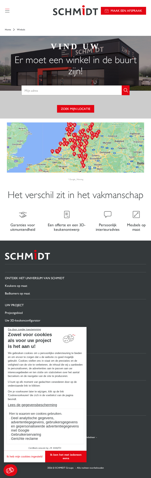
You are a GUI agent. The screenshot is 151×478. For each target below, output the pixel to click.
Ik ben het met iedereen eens (66, 456)
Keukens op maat (16, 286)
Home (8, 29)
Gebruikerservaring (26, 434)
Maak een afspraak (126, 11)
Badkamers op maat (17, 293)
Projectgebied (14, 313)
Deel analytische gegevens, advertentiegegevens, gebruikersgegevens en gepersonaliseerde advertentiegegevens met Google (45, 424)
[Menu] (7, 10)
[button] (10, 470)
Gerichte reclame (24, 439)
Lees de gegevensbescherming (32, 405)
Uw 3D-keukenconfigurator (22, 320)
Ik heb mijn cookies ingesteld (24, 456)
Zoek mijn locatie (75, 109)
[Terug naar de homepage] (75, 10)
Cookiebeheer (88, 437)
